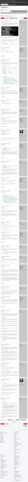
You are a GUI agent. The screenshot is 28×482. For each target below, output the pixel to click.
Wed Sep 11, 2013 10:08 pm (4, 61)
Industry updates (3, 462)
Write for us (15, 479)
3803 (21, 51)
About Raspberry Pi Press (17, 475)
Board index (2, 429)
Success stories (3, 468)
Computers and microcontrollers (5, 471)
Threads (3, 435)
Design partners (3, 467)
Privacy (15, 450)
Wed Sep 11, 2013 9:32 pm (4, 49)
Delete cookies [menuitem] (21, 429)
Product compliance (3, 461)
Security (15, 451)
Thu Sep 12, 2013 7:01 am (4, 119)
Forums (15, 468)
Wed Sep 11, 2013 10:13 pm (4, 89)
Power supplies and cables (4, 475)
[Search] (11, 11)
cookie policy (13, 2)
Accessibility (15, 441)
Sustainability (15, 442)
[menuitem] (25, 11)
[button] (26, 18)
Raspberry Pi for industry (4, 460)
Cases (1, 476)
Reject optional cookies (12, 4)
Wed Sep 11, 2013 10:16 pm (4, 102)
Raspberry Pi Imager (16, 458)
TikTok (2, 437)
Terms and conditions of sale (17, 449)
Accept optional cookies (4, 4)
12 (21, 101)
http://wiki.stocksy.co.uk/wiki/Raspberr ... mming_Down (7, 368)
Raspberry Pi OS (16, 459)
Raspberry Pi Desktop (17, 457)
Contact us (15, 435)
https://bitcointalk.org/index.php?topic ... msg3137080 (7, 262)
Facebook (3, 442)
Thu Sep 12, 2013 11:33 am (4, 192)
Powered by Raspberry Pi (4, 466)
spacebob (21, 100)
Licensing (15, 448)
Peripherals (2, 477)
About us (15, 437)
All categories (16, 462)
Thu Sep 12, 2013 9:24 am (4, 145)
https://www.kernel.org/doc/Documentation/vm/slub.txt (8, 182)
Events (15, 469)
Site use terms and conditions (18, 444)
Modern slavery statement (17, 443)
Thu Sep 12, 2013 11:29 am (4, 179)
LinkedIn (3, 441)
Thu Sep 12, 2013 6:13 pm (4, 298)
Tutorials (2, 457)
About (6, 9)
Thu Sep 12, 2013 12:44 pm (4, 247)
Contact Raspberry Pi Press (17, 480)
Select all (5, 76)
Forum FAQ (2, 9)
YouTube (3, 438)
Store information (16, 472)
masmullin (21, 310)
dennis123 (21, 363)
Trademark (15, 436)
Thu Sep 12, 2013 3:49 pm (4, 288)
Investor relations (16, 434)
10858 (22, 135)
